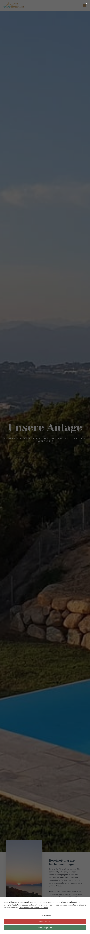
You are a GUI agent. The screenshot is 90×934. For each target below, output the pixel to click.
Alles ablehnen (45, 921)
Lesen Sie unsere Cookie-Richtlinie (33, 908)
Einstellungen (45, 915)
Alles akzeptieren (45, 928)
